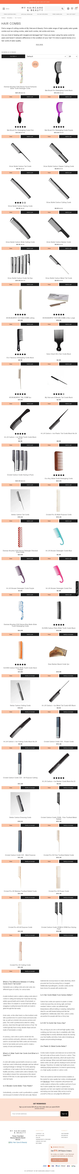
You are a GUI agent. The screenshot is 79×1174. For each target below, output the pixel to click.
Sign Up (64, 1114)
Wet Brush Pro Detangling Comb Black (59, 90)
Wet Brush (46, 1081)
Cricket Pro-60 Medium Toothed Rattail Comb (20, 891)
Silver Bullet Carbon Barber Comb (59, 242)
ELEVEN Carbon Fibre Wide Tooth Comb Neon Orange (20, 668)
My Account (40, 1135)
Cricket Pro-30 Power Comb (59, 891)
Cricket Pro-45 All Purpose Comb (20, 927)
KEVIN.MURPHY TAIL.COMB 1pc (20, 397)
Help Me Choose (77, 588)
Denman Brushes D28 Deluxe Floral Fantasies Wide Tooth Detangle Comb (20, 87)
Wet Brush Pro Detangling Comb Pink (20, 130)
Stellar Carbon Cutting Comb (20, 705)
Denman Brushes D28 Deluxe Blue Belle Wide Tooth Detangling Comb (20, 625)
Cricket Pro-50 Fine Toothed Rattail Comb (59, 855)
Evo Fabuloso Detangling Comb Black (20, 357)
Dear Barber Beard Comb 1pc (58, 664)
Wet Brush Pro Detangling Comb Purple (59, 130)
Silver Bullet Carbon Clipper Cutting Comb (59, 166)
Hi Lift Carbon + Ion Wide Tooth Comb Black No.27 (20, 438)
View (10, 97)
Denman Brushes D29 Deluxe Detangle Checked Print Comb (20, 551)
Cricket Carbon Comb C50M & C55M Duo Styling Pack (58, 928)
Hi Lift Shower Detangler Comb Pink (59, 588)
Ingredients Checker (43, 1139)
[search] (62, 8)
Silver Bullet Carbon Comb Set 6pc (20, 278)
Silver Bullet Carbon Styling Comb (20, 206)
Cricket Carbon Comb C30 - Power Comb (59, 741)
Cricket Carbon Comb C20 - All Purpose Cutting (20, 777)
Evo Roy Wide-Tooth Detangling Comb (59, 478)
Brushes (9, 17)
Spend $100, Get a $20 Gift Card (39, 2)
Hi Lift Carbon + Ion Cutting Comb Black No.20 (20, 741)
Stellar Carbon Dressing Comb (20, 817)
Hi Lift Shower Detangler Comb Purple (20, 588)
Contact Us (40, 1133)
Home (3, 17)
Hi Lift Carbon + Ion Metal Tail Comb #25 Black (59, 705)
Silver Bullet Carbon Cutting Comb (58, 202)
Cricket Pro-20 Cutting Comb (20, 965)
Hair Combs (18, 17)
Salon (38, 1137)
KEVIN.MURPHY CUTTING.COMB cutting (20, 318)
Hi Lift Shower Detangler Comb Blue (59, 550)
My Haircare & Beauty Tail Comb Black (59, 397)
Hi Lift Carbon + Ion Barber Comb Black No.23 (58, 781)
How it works (59, 1160)
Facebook (64, 1135)
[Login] (68, 8)
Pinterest (64, 1137)
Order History (41, 1141)
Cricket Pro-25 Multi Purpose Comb (59, 514)
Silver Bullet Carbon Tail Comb (20, 166)
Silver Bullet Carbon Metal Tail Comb (59, 278)
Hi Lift (74, 1079)
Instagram (65, 1133)
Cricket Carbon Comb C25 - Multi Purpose (20, 855)
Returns (39, 1143)
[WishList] (72, 8)
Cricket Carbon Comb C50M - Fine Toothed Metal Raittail (59, 818)
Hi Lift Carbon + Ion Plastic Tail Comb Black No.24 (59, 433)
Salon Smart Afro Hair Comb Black (59, 354)
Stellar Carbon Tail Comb (20, 514)
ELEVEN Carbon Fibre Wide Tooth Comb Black (58, 628)
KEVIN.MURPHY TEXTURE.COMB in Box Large (59, 318)
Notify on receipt (68, 634)
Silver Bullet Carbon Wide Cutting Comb (20, 242)
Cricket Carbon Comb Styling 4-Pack (20, 475)
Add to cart (30, 97)
